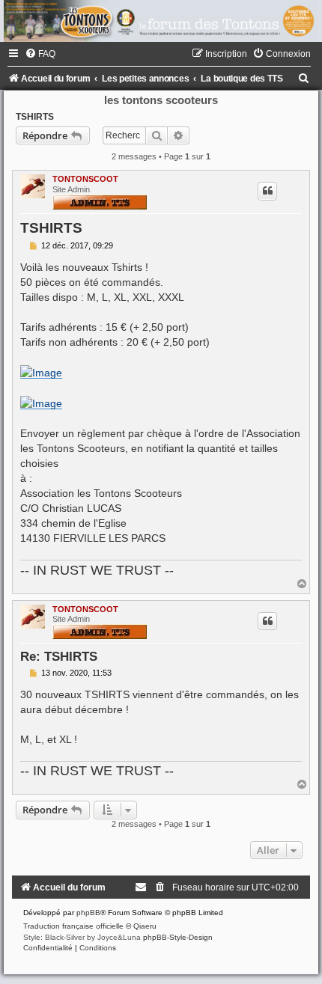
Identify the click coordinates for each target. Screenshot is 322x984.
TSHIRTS (35, 116)
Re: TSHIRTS (58, 656)
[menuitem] (40, 54)
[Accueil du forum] (161, 21)
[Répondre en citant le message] (267, 191)
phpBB (88, 912)
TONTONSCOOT (85, 178)
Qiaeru (145, 926)
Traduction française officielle (73, 926)
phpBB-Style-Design (178, 937)
